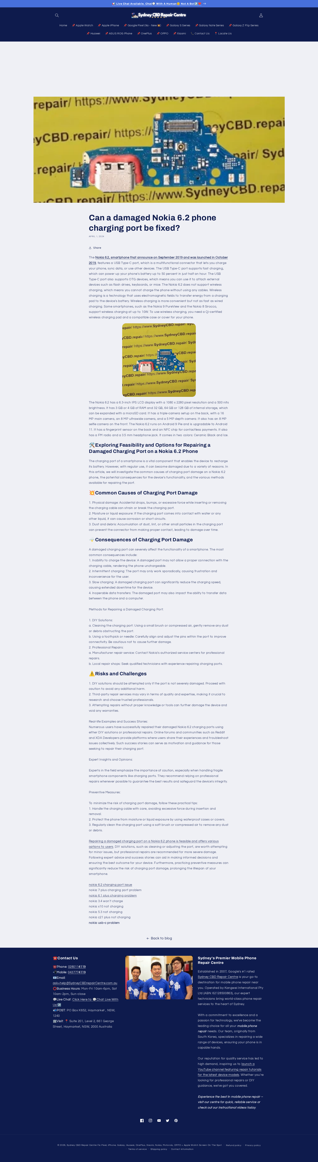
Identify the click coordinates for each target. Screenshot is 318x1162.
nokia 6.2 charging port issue (110, 884)
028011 (77, 967)
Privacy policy (253, 1145)
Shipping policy (159, 1149)
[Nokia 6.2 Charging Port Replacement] (159, 360)
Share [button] (97, 247)
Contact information (182, 1149)
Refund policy (233, 1145)
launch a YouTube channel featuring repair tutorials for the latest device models (229, 1069)
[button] (57, 15)
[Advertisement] (159, 69)
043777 (77, 972)
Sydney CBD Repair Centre (218, 977)
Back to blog (161, 938)
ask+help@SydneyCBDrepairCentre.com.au (85, 983)
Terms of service (137, 1149)
